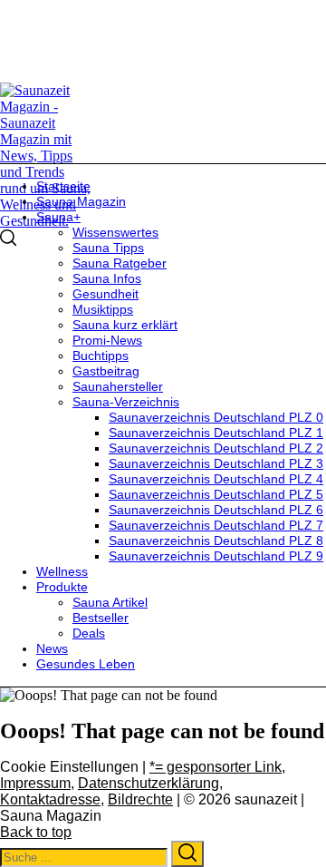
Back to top (36, 832)
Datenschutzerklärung (148, 783)
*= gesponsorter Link (215, 766)
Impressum (35, 783)
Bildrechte (140, 799)
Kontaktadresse (50, 799)
